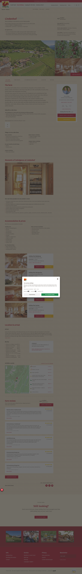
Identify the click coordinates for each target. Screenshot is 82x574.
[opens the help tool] (2, 490)
